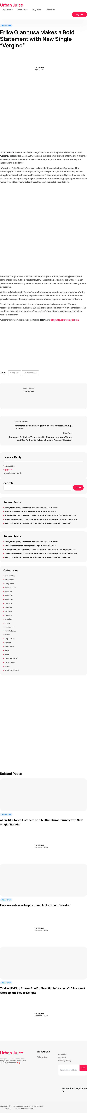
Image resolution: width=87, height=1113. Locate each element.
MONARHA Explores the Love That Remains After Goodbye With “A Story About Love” (41, 515)
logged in (7, 469)
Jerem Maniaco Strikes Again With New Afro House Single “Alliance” (44, 427)
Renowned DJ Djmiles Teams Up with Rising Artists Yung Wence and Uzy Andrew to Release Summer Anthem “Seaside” (40, 438)
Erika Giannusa (30, 373)
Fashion (8, 591)
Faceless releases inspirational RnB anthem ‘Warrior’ (35, 905)
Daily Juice (36, 9)
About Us (51, 9)
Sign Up (79, 14)
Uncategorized (11, 658)
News (7, 635)
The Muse (39, 68)
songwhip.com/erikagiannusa (65, 320)
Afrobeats (9, 579)
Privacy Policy (64, 1061)
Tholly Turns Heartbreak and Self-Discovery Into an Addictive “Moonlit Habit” (38, 523)
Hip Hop (8, 615)
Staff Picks (9, 646)
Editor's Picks (10, 587)
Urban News (22, 9)
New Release (10, 631)
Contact (62, 1057)
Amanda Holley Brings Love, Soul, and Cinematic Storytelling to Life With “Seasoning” (41, 519)
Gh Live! (8, 611)
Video (7, 666)
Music (7, 623)
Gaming (8, 603)
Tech (7, 654)
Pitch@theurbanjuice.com (74, 1089)
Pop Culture (7, 9)
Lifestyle (8, 619)
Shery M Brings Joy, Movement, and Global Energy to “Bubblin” (31, 507)
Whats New (42, 1057)
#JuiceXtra (6, 26)
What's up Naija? (12, 670)
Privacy (8, 1108)
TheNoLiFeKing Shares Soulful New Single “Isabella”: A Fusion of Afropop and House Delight (42, 990)
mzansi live (9, 627)
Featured (9, 595)
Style (7, 650)
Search (8, 483)
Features (9, 599)
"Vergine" (14, 373)
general (8, 607)
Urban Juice (11, 5)
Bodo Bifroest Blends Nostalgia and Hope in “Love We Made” (30, 511)
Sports (8, 642)
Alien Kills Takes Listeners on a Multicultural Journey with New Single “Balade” (41, 822)
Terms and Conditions (24, 1108)
